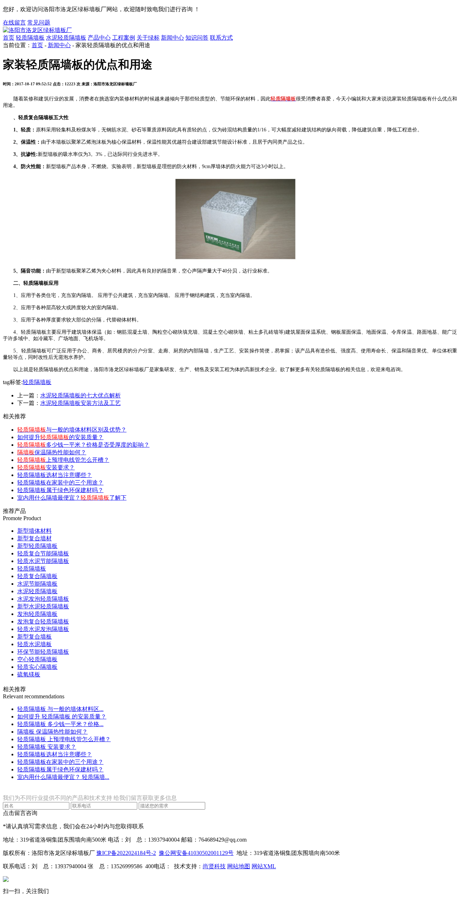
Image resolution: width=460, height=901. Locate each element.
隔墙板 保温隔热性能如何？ (52, 732)
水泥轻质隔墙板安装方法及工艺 (80, 403)
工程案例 (123, 38)
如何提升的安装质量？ (60, 437)
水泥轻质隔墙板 (66, 38)
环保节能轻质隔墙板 (43, 652)
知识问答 (196, 38)
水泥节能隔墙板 (37, 584)
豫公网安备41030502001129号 (196, 853)
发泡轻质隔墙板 (37, 614)
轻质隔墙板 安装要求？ (46, 747)
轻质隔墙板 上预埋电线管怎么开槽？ (64, 739)
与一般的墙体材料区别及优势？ (71, 430)
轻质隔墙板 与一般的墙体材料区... (60, 709)
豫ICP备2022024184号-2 (126, 853)
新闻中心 (172, 38)
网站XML (264, 866)
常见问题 (38, 22)
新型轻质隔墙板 (37, 546)
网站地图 (238, 866)
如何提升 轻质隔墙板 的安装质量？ (61, 716)
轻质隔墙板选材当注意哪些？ (54, 475)
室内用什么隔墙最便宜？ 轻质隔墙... (63, 777)
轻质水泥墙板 (34, 644)
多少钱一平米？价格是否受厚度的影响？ (83, 445)
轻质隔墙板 (30, 38)
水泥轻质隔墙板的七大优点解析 (80, 395)
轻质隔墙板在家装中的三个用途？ (60, 482)
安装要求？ (46, 467)
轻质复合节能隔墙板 (43, 553)
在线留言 (14, 22)
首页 (8, 38)
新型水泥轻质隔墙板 (43, 606)
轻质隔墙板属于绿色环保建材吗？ (60, 490)
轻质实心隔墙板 (37, 667)
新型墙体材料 (34, 531)
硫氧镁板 (28, 674)
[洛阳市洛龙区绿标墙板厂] (37, 30)
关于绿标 (148, 38)
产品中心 (99, 38)
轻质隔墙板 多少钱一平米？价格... (60, 724)
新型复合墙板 (34, 637)
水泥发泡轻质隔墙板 (43, 599)
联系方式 (221, 38)
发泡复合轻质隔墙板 (43, 621)
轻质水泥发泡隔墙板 (43, 629)
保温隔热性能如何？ (51, 452)
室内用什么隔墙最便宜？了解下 (71, 498)
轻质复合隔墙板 (37, 576)
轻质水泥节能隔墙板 (43, 561)
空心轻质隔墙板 (37, 659)
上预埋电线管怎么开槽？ (63, 460)
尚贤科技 (214, 866)
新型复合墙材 (34, 538)
